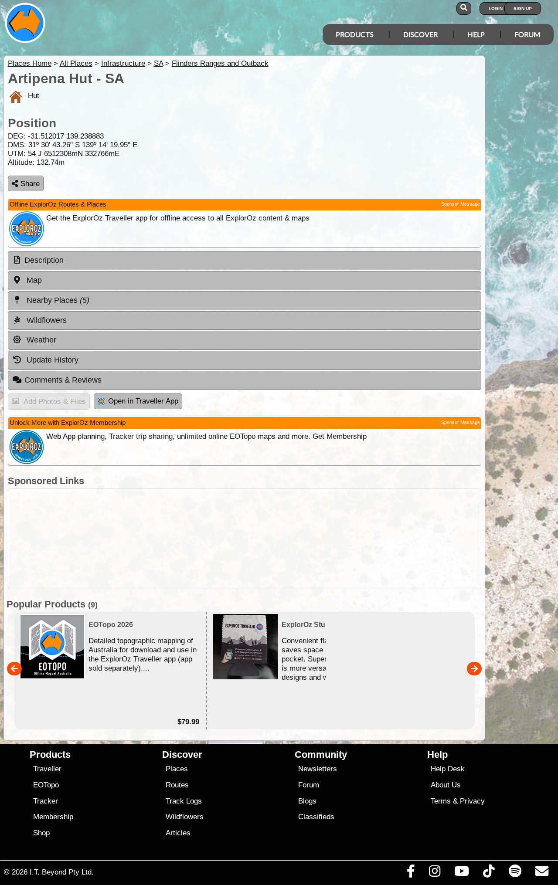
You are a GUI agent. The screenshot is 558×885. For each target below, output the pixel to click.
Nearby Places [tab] (56, 300)
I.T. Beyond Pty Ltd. (62, 872)
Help (476, 34)
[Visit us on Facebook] (410, 873)
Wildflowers (185, 817)
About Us (446, 785)
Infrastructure (123, 63)
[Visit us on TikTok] (489, 873)
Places (177, 769)
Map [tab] (33, 280)
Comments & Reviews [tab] (63, 380)
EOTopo (46, 785)
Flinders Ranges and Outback (220, 63)
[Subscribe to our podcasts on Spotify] (514, 873)
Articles (178, 833)
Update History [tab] (51, 360)
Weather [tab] (40, 340)
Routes (177, 785)
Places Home (29, 63)
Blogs (307, 801)
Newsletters (317, 769)
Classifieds (316, 817)
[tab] (244, 260)
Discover (420, 34)
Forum (527, 34)
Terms (441, 801)
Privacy (472, 801)
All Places (76, 63)
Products (355, 34)
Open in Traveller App (143, 401)
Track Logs (184, 801)
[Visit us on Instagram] (434, 873)
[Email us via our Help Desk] (541, 873)
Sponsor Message (460, 204)
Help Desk (448, 769)
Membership (53, 817)
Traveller (47, 769)
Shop (41, 833)
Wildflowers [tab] (45, 320)
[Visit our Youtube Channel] (462, 873)
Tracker (45, 801)
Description (44, 260)
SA (158, 63)
